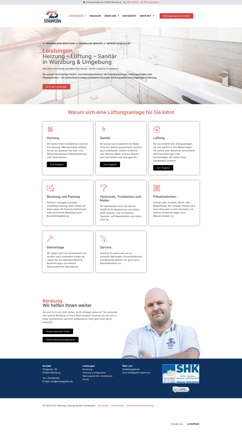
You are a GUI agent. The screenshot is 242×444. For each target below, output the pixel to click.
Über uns (110, 15)
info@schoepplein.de (62, 381)
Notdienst (129, 15)
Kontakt (145, 15)
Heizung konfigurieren (94, 372)
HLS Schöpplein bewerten (136, 372)
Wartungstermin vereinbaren (97, 376)
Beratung (87, 369)
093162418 (53, 378)
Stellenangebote (131, 369)
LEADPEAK (193, 424)
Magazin (95, 15)
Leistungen (75, 15)
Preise (85, 379)
